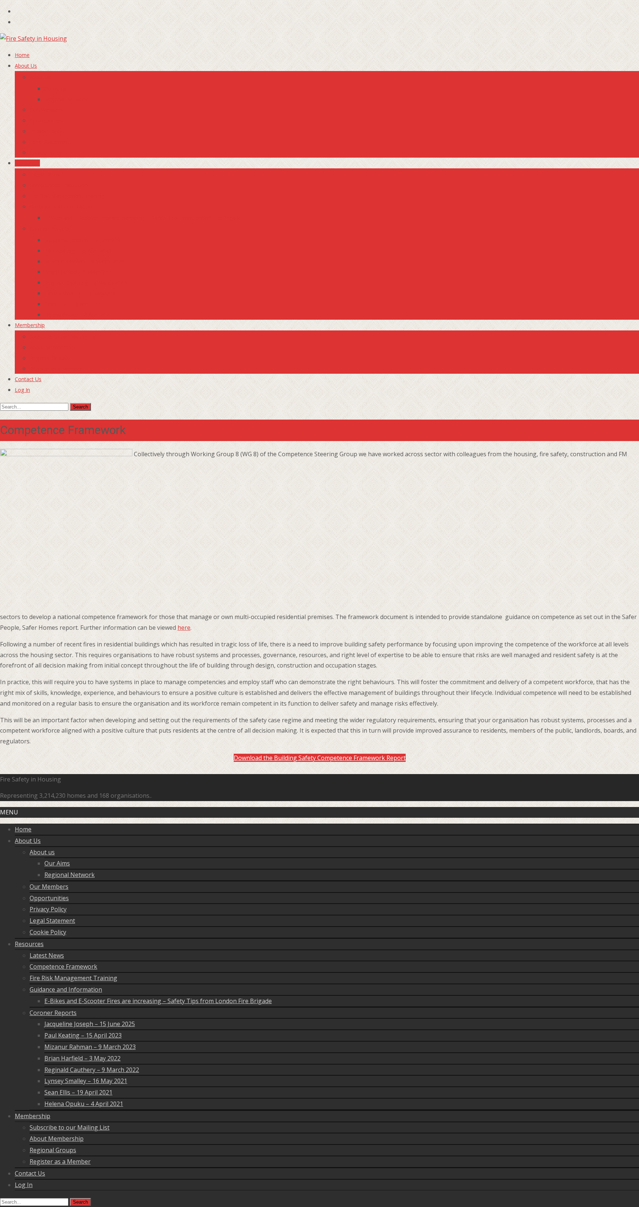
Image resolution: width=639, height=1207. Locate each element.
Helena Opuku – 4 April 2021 (78, 314)
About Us (26, 65)
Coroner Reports (50, 228)
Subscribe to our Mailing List (63, 336)
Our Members (46, 109)
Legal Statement (49, 141)
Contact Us (28, 379)
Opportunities (46, 120)
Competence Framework (59, 185)
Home (22, 54)
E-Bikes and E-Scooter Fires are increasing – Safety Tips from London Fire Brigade (142, 217)
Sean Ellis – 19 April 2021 (74, 303)
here (184, 627)
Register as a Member (56, 368)
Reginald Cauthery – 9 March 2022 (85, 282)
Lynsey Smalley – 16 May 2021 (81, 293)
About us (40, 77)
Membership (30, 325)
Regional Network (65, 99)
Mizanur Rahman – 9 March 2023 (84, 261)
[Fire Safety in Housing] (33, 38)
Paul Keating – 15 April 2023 (77, 250)
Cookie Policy (46, 152)
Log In (22, 389)
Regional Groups (49, 358)
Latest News (45, 174)
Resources (27, 163)
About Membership (52, 347)
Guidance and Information (61, 206)
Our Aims (55, 88)
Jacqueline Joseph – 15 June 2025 (83, 239)
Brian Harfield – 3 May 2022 (77, 271)
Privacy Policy (46, 131)
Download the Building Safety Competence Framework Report (320, 758)
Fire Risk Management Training (67, 195)
